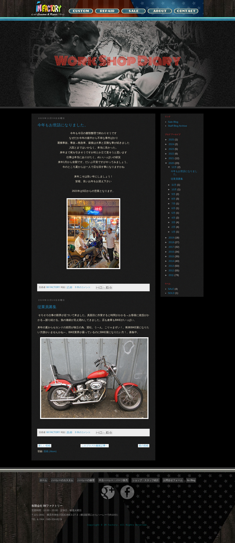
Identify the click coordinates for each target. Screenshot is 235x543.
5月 (174, 212)
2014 (172, 261)
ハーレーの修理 (86, 480)
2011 (171, 275)
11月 (174, 184)
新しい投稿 (44, 445)
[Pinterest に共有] (110, 287)
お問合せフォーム (173, 480)
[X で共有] (104, 287)
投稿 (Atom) (50, 451)
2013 (172, 265)
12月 (174, 167)
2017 (172, 247)
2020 (172, 163)
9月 (174, 194)
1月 (174, 231)
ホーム (43, 480)
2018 (172, 242)
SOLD (171, 293)
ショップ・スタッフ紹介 (145, 480)
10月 (174, 189)
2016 (172, 251)
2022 (172, 153)
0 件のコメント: (83, 287)
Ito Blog (191, 480)
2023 (172, 149)
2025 (172, 139)
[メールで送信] (97, 287)
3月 (174, 222)
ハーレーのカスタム (62, 480)
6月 (174, 208)
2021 (172, 158)
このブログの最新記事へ (94, 445)
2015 (172, 256)
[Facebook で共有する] (107, 287)
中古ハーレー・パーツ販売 (113, 480)
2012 (172, 270)
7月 (174, 203)
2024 (172, 144)
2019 (172, 237)
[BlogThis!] (101, 287)
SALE (171, 289)
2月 (174, 227)
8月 (174, 198)
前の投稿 (143, 445)
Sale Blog (173, 121)
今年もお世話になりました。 (63, 125)
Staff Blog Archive (177, 125)
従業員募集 (47, 307)
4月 (174, 217)
